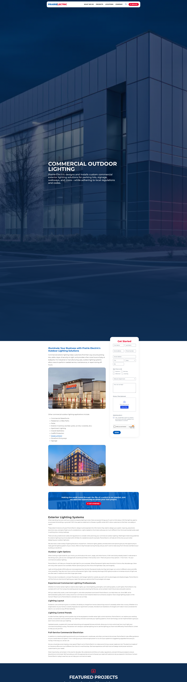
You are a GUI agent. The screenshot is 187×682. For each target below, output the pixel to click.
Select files (124, 407)
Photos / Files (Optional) (119, 396)
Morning (125, 371)
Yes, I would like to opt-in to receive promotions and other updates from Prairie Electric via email (124, 419)
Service (134, 4)
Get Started (94, 504)
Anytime (117, 371)
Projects (99, 4)
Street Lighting (56, 436)
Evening (126, 373)
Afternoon (118, 373)
